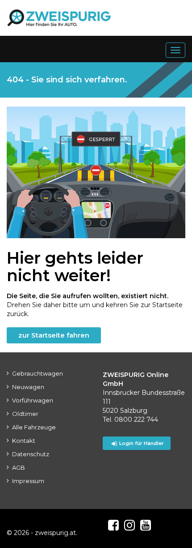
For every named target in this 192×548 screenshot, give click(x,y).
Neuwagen (28, 386)
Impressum (28, 480)
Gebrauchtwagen (37, 373)
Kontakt (23, 440)
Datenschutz (30, 454)
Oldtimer (25, 413)
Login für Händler (141, 443)
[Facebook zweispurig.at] (113, 525)
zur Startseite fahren (53, 335)
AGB (18, 467)
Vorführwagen (32, 400)
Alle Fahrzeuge (34, 427)
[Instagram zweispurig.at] (129, 525)
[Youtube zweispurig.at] (145, 525)
